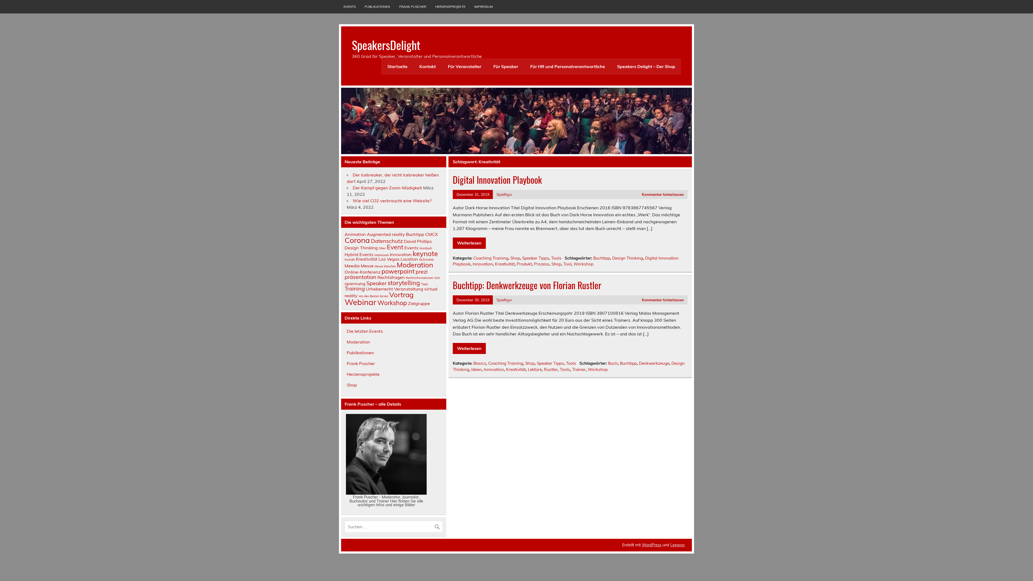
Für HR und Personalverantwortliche (567, 66)
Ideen (476, 369)
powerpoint (398, 271)
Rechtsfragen (391, 277)
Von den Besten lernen (373, 296)
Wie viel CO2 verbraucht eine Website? (392, 200)
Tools (556, 258)
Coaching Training (490, 258)
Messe (367, 265)
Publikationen (377, 7)
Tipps (424, 284)
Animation (355, 234)
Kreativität (505, 264)
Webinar (360, 302)
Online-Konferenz (362, 272)
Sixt (437, 278)
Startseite (397, 66)
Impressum (483, 7)
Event (395, 247)
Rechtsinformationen (419, 278)
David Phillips (418, 241)
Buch (613, 363)
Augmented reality (386, 234)
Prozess (541, 264)
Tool (567, 264)
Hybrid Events (359, 254)
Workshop (583, 264)
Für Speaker (505, 66)
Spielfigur (504, 194)
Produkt (524, 264)
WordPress (651, 545)
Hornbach (425, 248)
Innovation (483, 264)
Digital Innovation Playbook (497, 179)
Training (355, 288)
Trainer (579, 369)
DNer (382, 248)
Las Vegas (388, 259)
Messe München (385, 266)
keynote (425, 253)
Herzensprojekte (450, 7)
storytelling (404, 283)
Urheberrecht (379, 289)
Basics (479, 363)
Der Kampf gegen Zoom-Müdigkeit (387, 187)
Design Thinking (627, 258)
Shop (515, 258)
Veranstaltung (408, 289)
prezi (422, 271)
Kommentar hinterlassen (663, 194)
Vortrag (401, 294)
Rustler (551, 369)
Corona (357, 240)
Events (350, 7)
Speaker (376, 283)
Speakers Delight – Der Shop (646, 66)
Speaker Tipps (535, 258)
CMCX (431, 234)
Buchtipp (601, 258)
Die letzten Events (365, 331)
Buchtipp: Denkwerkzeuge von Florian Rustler (527, 285)
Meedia (352, 265)
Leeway (677, 545)
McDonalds (426, 259)
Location (409, 259)
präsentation (360, 277)
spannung (355, 283)
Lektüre (535, 369)
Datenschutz (387, 241)
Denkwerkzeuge (654, 363)
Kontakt (427, 66)
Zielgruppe (419, 303)
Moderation (415, 264)
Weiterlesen (469, 243)
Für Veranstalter (464, 66)
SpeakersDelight (386, 44)
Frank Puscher (412, 7)
